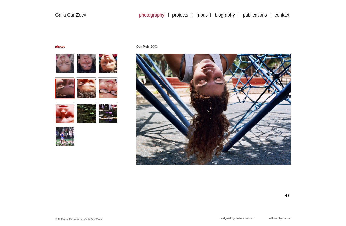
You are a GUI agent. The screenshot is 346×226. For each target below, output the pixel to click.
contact (282, 15)
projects (180, 15)
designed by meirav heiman (237, 218)
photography (151, 15)
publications (255, 15)
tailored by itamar (280, 218)
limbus (201, 15)
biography (225, 15)
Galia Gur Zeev (70, 15)
